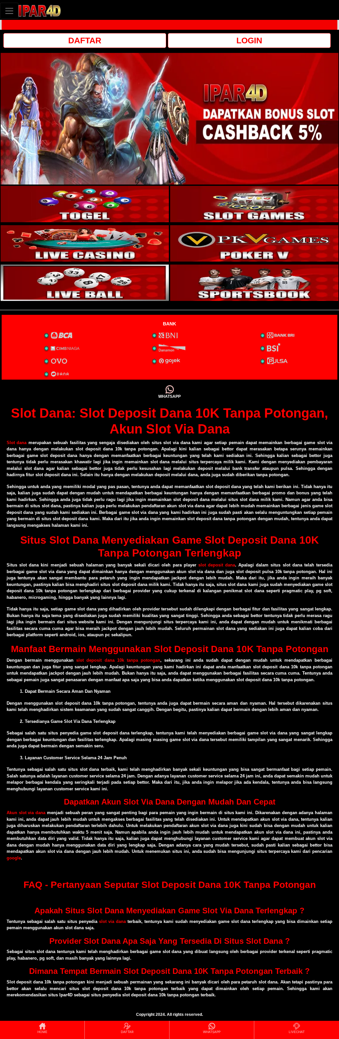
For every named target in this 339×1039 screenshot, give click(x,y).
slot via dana (112, 921)
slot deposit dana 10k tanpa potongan (118, 660)
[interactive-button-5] (85, 283)
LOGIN (249, 40)
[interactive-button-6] (254, 283)
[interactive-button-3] (85, 243)
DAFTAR (84, 40)
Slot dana (16, 442)
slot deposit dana (216, 564)
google (14, 857)
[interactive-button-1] (85, 204)
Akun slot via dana (26, 812)
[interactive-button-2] (254, 204)
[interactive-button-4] (254, 243)
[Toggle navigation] (9, 11)
